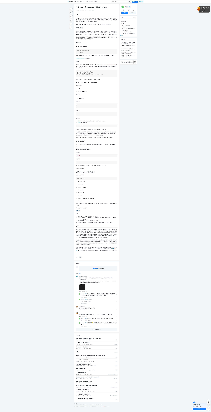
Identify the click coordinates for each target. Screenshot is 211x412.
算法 (110, 395)
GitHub (116, 365)
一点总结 (77, 351)
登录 (141, 1)
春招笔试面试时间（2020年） (82, 368)
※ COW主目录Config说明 (78, 404)
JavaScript (113, 374)
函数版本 (79, 122)
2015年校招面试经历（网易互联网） (83, 342)
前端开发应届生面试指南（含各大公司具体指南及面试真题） (88, 377)
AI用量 (87, 1)
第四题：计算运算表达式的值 (127, 31)
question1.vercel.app (80, 58)
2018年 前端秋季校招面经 (81, 372)
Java (116, 391)
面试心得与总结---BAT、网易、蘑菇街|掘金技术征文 (86, 385)
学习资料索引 (96, 404)
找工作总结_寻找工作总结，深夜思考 (83, 364)
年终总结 (116, 352)
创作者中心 (134, 1)
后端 (116, 361)
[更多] (208, 409)
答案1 (79, 121)
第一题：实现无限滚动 (126, 25)
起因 (122, 19)
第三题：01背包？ (125, 30)
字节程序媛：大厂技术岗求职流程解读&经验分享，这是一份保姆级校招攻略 (91, 355)
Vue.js (110, 374)
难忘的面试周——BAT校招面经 (82, 347)
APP (84, 1)
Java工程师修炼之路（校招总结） (82, 389)
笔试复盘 (122, 23)
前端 (116, 378)
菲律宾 (83, 404)
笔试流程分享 (123, 21)
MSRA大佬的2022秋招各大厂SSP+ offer (84, 359)
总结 (122, 35)
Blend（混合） (101, 404)
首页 (75, 1)
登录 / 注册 (95, 268)
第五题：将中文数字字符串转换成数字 (128, 33)
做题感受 (124, 26)
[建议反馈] (208, 407)
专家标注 (95, 1)
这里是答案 (78, 210)
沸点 (78, 1)
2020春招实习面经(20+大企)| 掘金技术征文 (85, 398)
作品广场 (90, 1)
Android (116, 344)
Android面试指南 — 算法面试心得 (82, 394)
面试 (116, 348)
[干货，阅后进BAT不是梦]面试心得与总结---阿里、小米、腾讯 (88, 338)
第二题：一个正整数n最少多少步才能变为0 (129, 28)
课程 (81, 1)
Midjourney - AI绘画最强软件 (89, 404)
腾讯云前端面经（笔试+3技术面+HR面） (84, 381)
